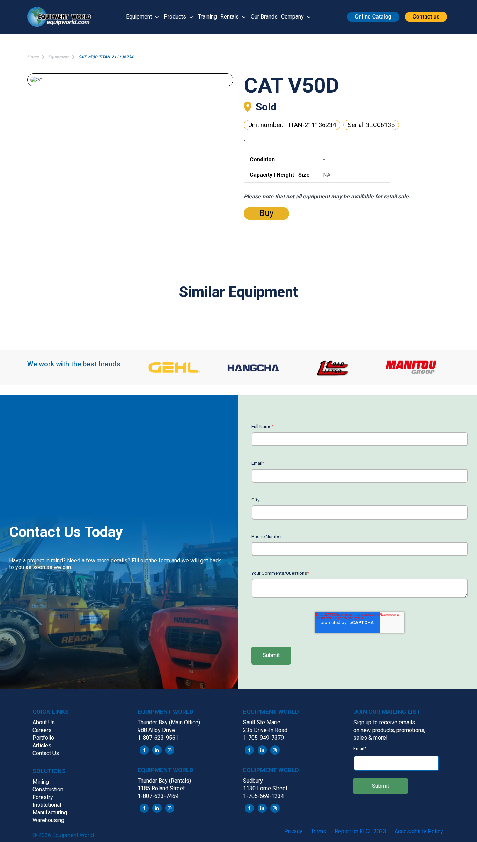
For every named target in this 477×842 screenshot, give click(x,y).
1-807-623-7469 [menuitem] (158, 796)
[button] (62, 17)
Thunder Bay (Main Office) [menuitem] (169, 722)
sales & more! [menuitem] (370, 737)
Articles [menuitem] (41, 745)
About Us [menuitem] (43, 722)
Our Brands (264, 16)
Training (207, 16)
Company (292, 16)
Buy (266, 213)
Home (32, 57)
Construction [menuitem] (47, 789)
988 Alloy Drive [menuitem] (156, 730)
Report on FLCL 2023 (360, 831)
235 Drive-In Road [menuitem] (265, 730)
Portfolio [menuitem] (43, 737)
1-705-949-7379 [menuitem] (263, 737)
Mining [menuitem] (40, 781)
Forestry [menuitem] (42, 797)
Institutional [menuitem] (46, 804)
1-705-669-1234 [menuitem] (263, 796)
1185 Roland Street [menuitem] (161, 788)
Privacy (293, 831)
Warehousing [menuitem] (48, 820)
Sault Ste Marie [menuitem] (261, 722)
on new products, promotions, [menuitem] (389, 730)
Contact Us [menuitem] (45, 753)
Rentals (229, 16)
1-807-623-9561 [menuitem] (158, 737)
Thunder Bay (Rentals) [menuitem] (164, 780)
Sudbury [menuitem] (253, 780)
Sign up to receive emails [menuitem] (384, 722)
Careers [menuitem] (42, 730)
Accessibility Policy (419, 831)
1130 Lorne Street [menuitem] (265, 788)
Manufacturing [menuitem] (49, 812)
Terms (318, 831)
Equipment (139, 16)
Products (175, 16)
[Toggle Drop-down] (157, 17)
